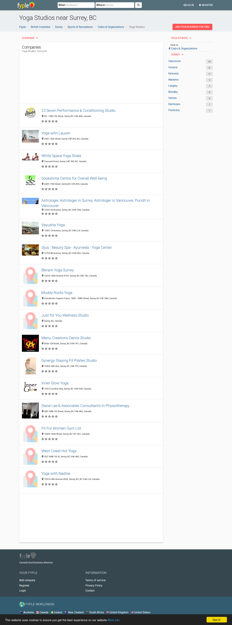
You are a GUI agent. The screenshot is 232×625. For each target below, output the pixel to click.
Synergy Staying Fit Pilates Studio (69, 360)
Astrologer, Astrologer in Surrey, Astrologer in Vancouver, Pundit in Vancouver (95, 203)
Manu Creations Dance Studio (66, 338)
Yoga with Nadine (55, 473)
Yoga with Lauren (55, 133)
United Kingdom (118, 612)
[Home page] (26, 5)
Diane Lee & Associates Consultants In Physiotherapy (85, 405)
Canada (43, 612)
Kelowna (173, 73)
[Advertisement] (84, 79)
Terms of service (95, 580)
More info (114, 620)
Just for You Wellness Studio (65, 315)
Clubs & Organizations (184, 48)
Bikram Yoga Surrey (57, 270)
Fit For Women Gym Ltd (61, 428)
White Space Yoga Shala (61, 155)
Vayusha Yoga (53, 225)
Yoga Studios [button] (179, 38)
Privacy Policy (93, 585)
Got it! (217, 620)
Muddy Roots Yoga (56, 292)
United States (141, 612)
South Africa (96, 612)
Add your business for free (192, 26)
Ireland (57, 612)
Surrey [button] (175, 54)
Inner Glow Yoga (54, 383)
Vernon (172, 98)
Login (22, 590)
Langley (173, 85)
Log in (190, 5)
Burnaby (173, 91)
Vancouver (174, 61)
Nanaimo (173, 79)
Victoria (172, 67)
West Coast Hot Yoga (58, 451)
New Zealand (75, 612)
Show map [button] (28, 38)
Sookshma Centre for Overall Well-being (74, 178)
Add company (27, 580)
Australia (28, 612)
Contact (89, 590)
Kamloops (174, 104)
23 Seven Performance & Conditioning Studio (78, 110)
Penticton (174, 110)
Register (207, 5)
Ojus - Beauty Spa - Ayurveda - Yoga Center (76, 247)
